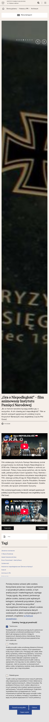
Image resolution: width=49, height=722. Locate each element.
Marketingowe (14, 675)
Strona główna (11, 9)
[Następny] (38, 44)
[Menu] (45, 3)
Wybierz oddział (13, 3)
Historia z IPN (23, 9)
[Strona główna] (3, 2)
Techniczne (13, 626)
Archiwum (34, 9)
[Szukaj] (38, 3)
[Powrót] (44, 44)
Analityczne (13, 644)
